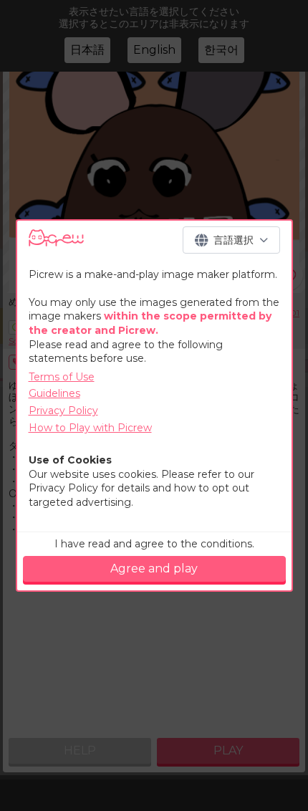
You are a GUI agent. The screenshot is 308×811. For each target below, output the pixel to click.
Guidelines (54, 393)
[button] (231, 240)
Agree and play (154, 568)
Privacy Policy (63, 410)
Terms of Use (62, 376)
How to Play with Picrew (90, 427)
